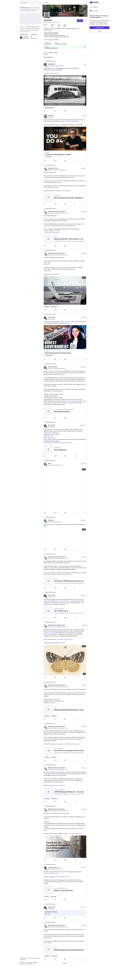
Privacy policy (23, 959)
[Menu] (85, 20)
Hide (84, 76)
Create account (99, 27)
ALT (84, 302)
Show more (47, 914)
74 (44, 26)
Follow (80, 20)
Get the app (30, 962)
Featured (55, 52)
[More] (85, 111)
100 (52, 26)
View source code (28, 963)
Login (99, 31)
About (30, 958)
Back (47, 2)
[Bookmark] (75, 111)
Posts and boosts (48, 57)
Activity (45, 52)
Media (50, 52)
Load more (65, 963)
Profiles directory (35, 958)
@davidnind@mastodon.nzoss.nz (51, 22)
